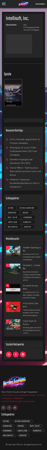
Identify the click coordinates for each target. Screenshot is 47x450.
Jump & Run (12, 222)
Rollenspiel (13, 227)
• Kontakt (41, 395)
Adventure (12, 212)
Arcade (25, 212)
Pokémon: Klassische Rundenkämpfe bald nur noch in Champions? (24, 183)
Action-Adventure (27, 208)
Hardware (28, 217)
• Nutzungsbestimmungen (25, 395)
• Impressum (6, 398)
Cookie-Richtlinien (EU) (12, 401)
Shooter (27, 227)
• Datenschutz (7, 395)
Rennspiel (27, 222)
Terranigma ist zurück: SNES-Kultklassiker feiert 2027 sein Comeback (23, 151)
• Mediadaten (28, 401)
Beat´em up (12, 217)
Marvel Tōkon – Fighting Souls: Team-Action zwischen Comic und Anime (25, 171)
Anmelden (40, 4)
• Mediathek (18, 398)
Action (10, 208)
